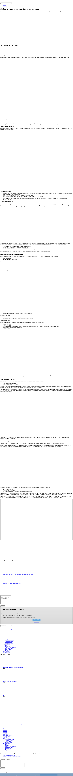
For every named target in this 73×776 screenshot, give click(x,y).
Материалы (5, 637)
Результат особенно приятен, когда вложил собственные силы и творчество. (17, 611)
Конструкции (5, 634)
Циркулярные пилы (9, 648)
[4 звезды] (60, 546)
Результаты (36, 622)
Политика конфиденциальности (9, 755)
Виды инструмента (6, 639)
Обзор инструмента (6, 644)
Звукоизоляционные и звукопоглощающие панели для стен (14, 709)
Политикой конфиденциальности (23, 604)
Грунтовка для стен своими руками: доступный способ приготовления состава (18, 574)
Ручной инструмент (9, 641)
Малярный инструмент (9, 640)
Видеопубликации (6, 651)
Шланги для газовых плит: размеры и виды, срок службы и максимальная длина (18, 695)
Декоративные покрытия (7, 635)
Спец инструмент (8, 642)
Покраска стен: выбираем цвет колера (10, 681)
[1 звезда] (9, 546)
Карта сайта (5, 757)
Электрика (5, 631)
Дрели (6, 645)
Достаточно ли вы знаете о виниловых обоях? (12, 583)
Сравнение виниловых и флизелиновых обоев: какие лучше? (15, 592)
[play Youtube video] (36, 519)
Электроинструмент (9, 643)
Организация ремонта (7, 628)
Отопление (5, 633)
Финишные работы (6, 636)
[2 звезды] (26, 546)
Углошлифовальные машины (10, 647)
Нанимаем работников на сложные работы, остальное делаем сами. (16, 613)
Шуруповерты (8, 649)
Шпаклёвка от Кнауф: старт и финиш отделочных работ (14, 667)
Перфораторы (7, 646)
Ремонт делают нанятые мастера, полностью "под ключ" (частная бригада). (17, 615)
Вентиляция (5, 632)
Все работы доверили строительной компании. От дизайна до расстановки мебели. (19, 617)
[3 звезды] (43, 546)
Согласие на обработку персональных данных (43, 604)
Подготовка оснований (7, 629)
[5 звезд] (9, 554)
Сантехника (5, 630)
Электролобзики (8, 650)
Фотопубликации (6, 652)
